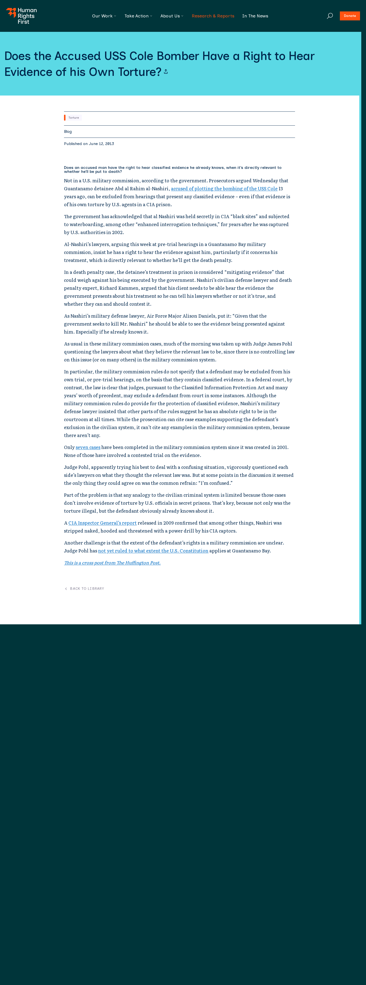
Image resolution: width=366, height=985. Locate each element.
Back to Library (87, 589)
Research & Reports (213, 16)
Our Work (102, 16)
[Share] (165, 71)
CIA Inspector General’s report (102, 522)
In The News (255, 16)
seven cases (88, 447)
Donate (350, 16)
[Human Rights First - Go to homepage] (21, 16)
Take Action (136, 16)
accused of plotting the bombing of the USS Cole (224, 188)
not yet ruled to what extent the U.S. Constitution (153, 550)
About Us (170, 16)
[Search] (330, 16)
